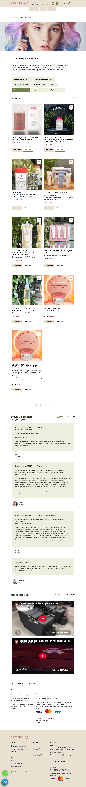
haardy (36, 749)
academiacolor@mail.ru (65, 749)
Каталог (14, 18)
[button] (59, 417)
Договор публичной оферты (60, 770)
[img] (65, 3)
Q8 (43, 9)
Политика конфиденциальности (58, 768)
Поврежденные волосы (22, 79)
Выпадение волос (39, 85)
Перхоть (53, 85)
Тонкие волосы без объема (44, 79)
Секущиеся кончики (39, 90)
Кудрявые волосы (57, 90)
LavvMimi (34, 9)
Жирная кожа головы (21, 85)
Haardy (51, 9)
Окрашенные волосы (27, 18)
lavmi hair (37, 755)
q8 (34, 746)
